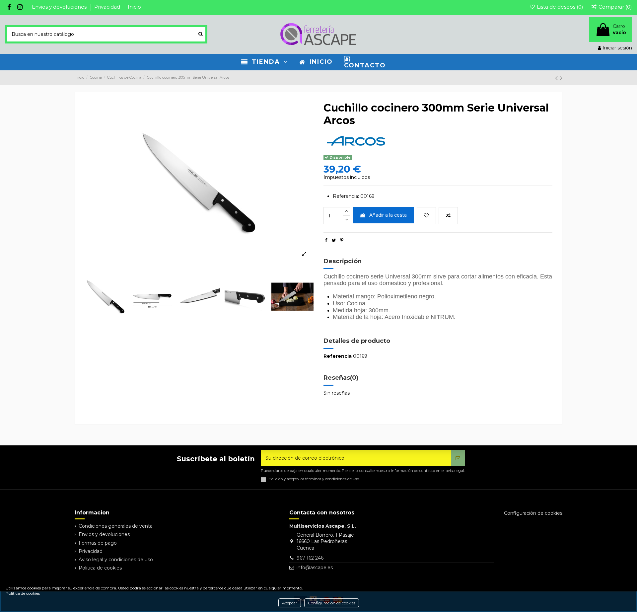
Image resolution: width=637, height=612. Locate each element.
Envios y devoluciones (60, 7)
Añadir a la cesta (388, 215)
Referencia (337, 356)
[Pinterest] (341, 240)
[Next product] (561, 78)
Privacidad (107, 7)
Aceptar (289, 602)
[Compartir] (326, 240)
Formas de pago (98, 543)
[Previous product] (557, 78)
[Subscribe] (458, 458)
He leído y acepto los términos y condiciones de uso (313, 479)
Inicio (134, 7)
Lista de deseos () (559, 7)
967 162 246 (310, 558)
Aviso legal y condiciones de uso (116, 560)
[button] (265, 62)
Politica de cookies (100, 568)
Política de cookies (23, 593)
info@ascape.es (315, 568)
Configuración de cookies (331, 602)
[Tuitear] (334, 240)
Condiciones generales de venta (116, 526)
